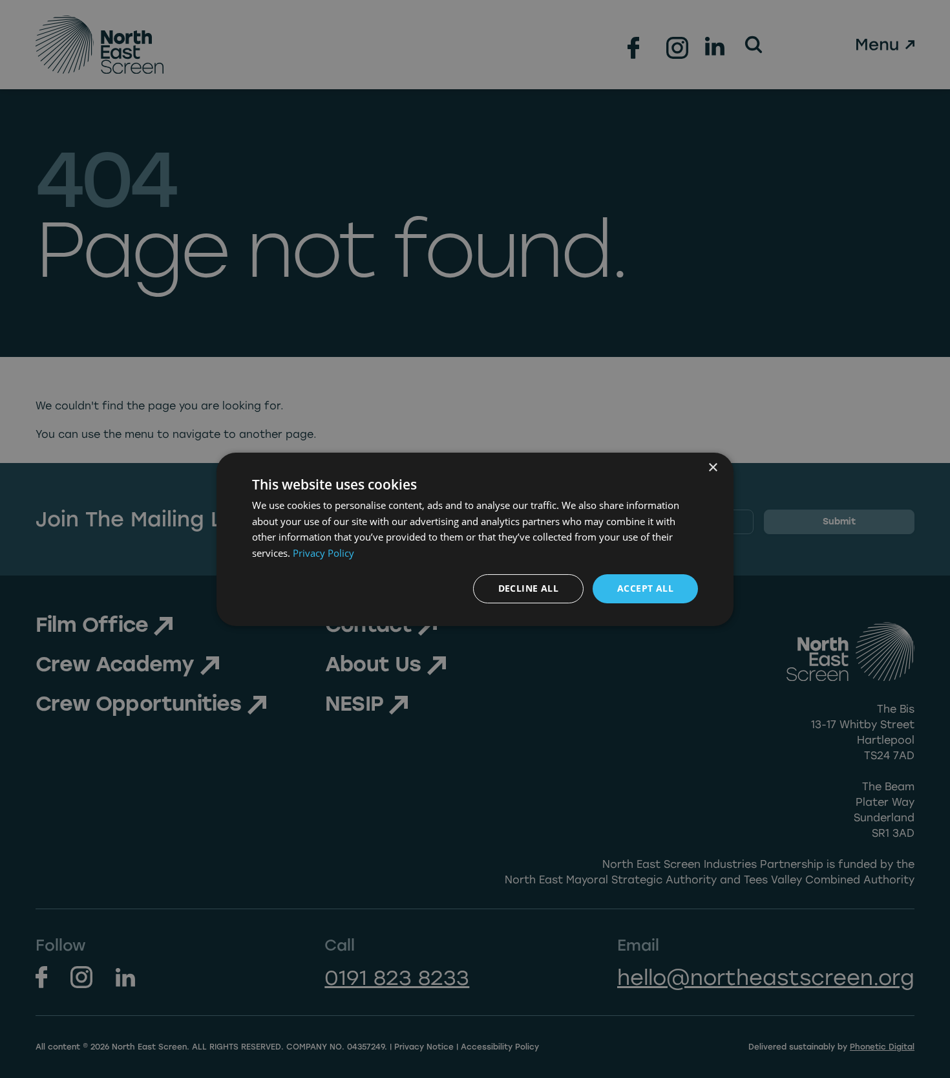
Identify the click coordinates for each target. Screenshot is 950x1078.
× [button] (712, 467)
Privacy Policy (323, 552)
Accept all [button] (645, 588)
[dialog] (475, 538)
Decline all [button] (528, 588)
